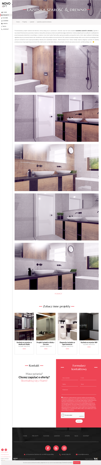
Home (18, 22)
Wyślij (79, 421)
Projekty (24, 22)
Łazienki (32, 22)
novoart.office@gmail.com (6, 456)
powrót (58, 294)
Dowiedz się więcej (67, 462)
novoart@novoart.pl (5, 454)
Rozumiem (77, 462)
